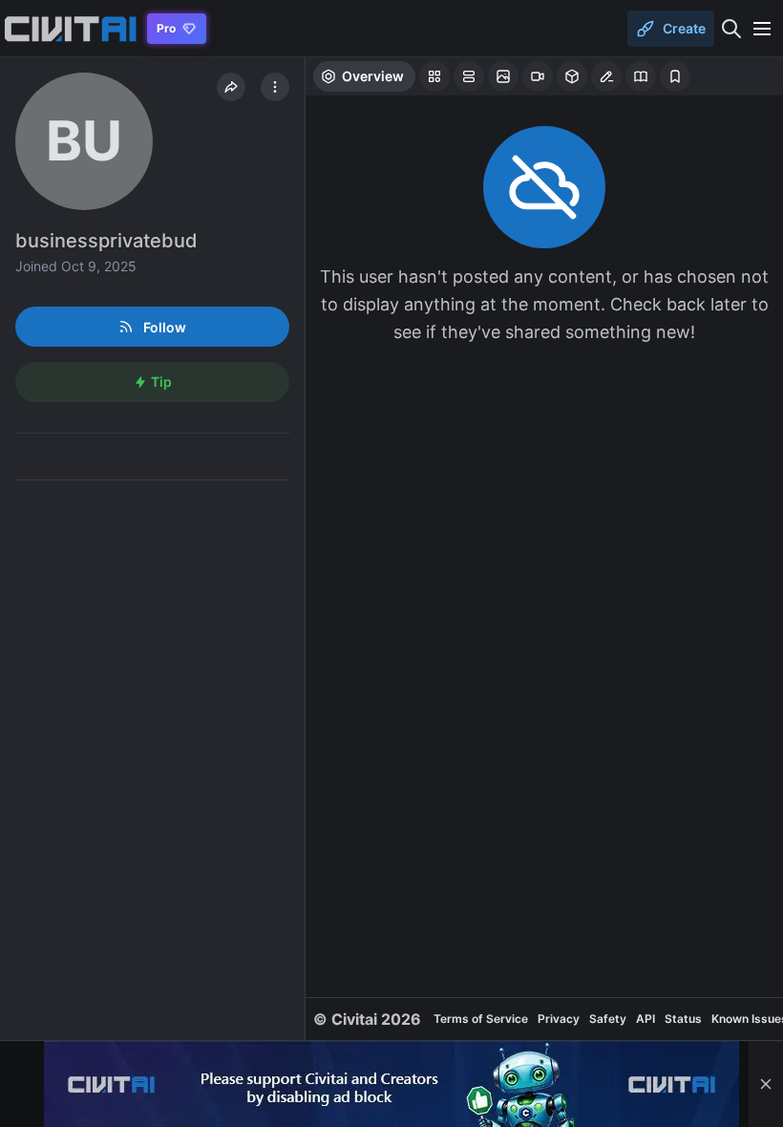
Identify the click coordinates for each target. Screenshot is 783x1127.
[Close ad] (766, 1084)
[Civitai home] (70, 28)
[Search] (731, 28)
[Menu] (762, 28)
